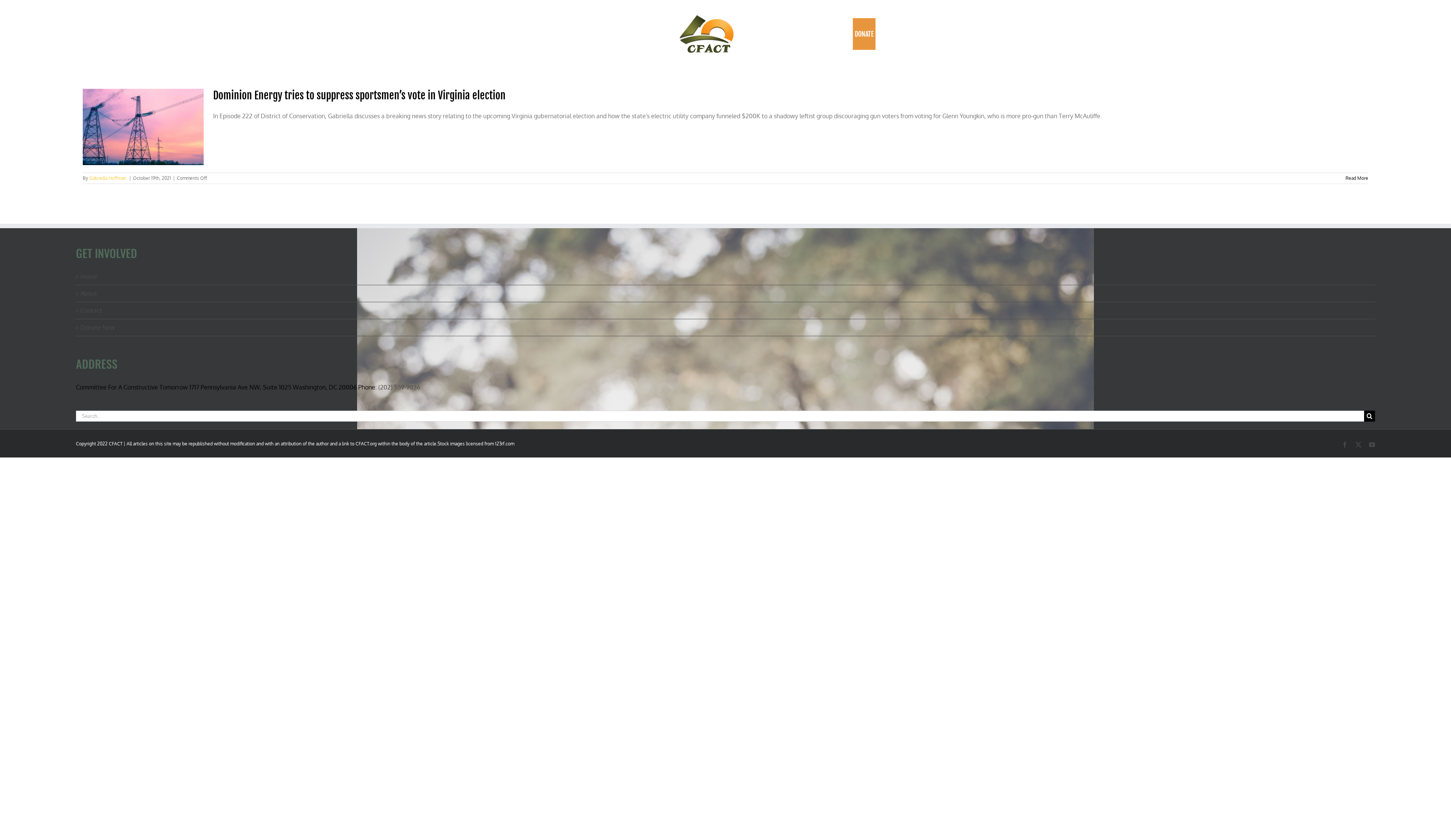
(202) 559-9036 (399, 387)
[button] (883, 34)
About (88, 293)
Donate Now (97, 327)
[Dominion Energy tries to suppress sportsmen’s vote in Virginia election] (143, 127)
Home (88, 276)
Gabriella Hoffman (107, 178)
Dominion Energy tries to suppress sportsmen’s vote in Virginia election (359, 95)
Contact (91, 310)
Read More (1357, 178)
